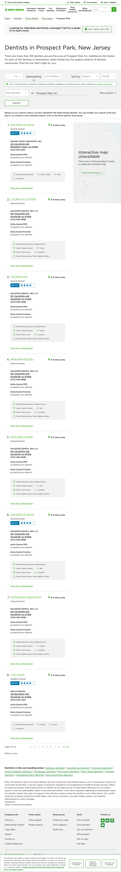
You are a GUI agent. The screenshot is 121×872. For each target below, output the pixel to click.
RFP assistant (83, 834)
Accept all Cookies (109, 864)
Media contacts (36, 825)
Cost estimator (83, 825)
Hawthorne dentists (78, 767)
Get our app (82, 839)
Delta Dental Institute (14, 825)
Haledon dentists (55, 767)
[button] (17, 2)
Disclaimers (10, 802)
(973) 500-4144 (18, 700)
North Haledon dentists (18, 771)
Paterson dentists (102, 767)
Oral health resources (72, 9)
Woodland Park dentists (30, 774)
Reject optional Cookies (93, 864)
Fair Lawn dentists (68, 771)
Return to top (11, 753)
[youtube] (103, 825)
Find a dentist (31, 18)
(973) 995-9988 (18, 219)
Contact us (10, 839)
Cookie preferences (104, 84)
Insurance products (31, 9)
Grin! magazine (60, 825)
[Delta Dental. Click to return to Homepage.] (15, 9)
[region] (60, 863)
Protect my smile (60, 820)
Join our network (85, 829)
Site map (81, 843)
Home (7, 18)
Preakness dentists (45, 771)
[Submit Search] (114, 9)
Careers (8, 834)
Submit (17, 103)
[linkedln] (112, 820)
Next (64, 747)
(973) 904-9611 (17, 150)
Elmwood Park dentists (59, 774)
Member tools (41, 9)
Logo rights (10, 829)
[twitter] (107, 820)
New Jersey (47, 18)
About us (9, 820)
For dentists (50, 9)
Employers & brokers (61, 9)
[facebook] (103, 820)
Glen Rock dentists (92, 771)
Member (18, 18)
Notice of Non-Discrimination (18, 804)
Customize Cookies (76, 864)
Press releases (35, 820)
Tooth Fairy (58, 829)
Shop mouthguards (85, 9)
